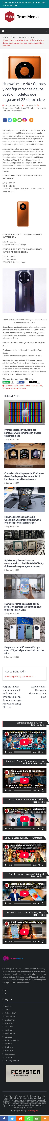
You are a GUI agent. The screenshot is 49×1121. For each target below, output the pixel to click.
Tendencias (10, 1057)
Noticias (6, 111)
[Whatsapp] (15, 118)
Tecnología (10, 1054)
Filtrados (30, 108)
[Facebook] (5, 118)
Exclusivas (20, 108)
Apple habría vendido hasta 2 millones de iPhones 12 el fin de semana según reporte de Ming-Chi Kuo (12, 696)
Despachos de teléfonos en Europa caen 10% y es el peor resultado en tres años (24, 650)
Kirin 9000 (18, 386)
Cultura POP (10, 1013)
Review (8, 1044)
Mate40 (6, 388)
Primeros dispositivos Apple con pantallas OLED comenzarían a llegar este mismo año (22, 432)
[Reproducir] (6, 752)
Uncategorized (12, 1061)
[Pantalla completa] (43, 752)
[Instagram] (24, 118)
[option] (30, 4)
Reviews (9, 1047)
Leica (27, 386)
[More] (31, 118)
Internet (41, 108)
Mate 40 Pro (36, 386)
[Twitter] (10, 118)
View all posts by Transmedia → (20, 676)
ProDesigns (32, 1111)
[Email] (19, 118)
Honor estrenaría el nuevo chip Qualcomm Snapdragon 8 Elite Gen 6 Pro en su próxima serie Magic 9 (22, 520)
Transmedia (30, 105)
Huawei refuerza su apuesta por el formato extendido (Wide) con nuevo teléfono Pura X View (23, 607)
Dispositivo (8, 108)
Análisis (8, 1006)
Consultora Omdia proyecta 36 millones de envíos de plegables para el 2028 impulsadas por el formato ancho (24, 476)
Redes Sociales (12, 1040)
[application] (24, 742)
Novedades (17, 111)
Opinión (8, 1037)
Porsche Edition (18, 388)
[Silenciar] (39, 752)
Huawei (9, 386)
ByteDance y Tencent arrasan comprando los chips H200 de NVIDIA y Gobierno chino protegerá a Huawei (24, 563)
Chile (7, 1010)
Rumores (9, 1050)
